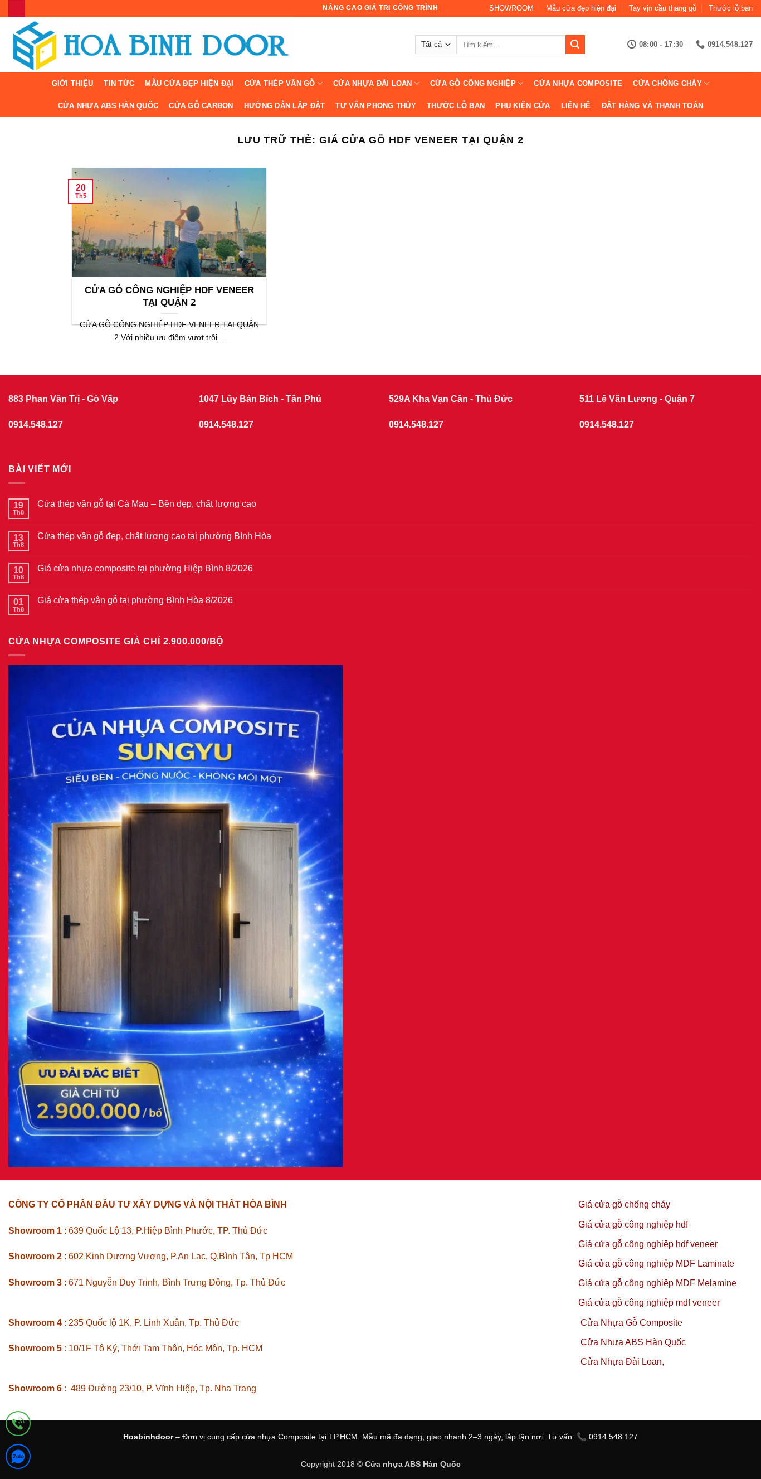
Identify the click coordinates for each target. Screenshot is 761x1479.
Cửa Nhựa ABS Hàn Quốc (108, 105)
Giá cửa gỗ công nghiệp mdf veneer (649, 1302)
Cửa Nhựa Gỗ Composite (632, 1322)
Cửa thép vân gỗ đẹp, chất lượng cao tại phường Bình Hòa (154, 536)
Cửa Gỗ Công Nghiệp (473, 83)
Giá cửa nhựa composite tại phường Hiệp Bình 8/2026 (145, 568)
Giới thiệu (73, 83)
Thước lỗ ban (731, 8)
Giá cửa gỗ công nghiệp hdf (633, 1224)
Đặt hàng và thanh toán (653, 105)
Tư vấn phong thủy (375, 105)
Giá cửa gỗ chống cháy (624, 1204)
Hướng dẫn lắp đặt (284, 105)
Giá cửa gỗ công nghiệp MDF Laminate (656, 1263)
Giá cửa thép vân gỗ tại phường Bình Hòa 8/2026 (135, 600)
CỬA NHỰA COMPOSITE (578, 83)
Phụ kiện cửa (522, 105)
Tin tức (119, 83)
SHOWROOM (511, 8)
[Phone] (18, 1426)
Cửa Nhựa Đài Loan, (622, 1361)
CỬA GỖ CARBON (201, 105)
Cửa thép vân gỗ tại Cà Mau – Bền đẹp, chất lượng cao (146, 503)
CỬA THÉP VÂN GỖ (280, 83)
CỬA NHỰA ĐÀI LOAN (372, 83)
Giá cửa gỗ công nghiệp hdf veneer (648, 1244)
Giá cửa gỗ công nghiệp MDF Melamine (657, 1283)
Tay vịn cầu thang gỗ (662, 8)
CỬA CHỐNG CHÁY (667, 83)
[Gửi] (574, 44)
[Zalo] (18, 1458)
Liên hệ (576, 105)
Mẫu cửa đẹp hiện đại (581, 8)
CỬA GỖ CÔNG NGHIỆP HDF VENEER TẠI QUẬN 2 (169, 296)
